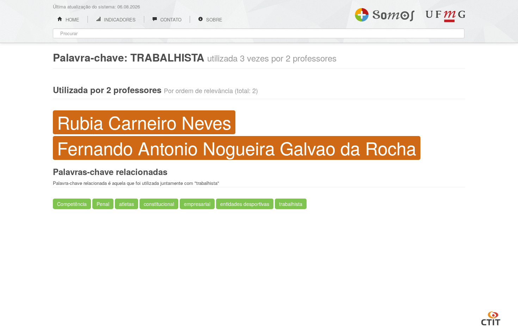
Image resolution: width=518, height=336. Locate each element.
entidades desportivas (244, 203)
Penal (103, 203)
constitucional (159, 203)
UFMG (445, 16)
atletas (126, 203)
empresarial (197, 203)
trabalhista (290, 203)
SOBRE (213, 19)
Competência (72, 203)
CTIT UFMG (490, 317)
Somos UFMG (384, 13)
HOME (71, 19)
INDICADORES (119, 19)
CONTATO (170, 19)
